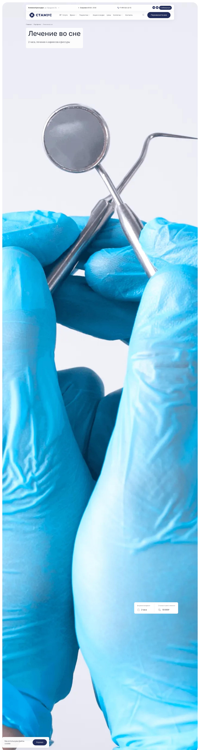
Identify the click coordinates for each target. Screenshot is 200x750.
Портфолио (37, 24)
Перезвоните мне (159, 15)
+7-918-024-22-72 (125, 8)
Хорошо (39, 742)
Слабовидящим (165, 8)
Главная (29, 24)
